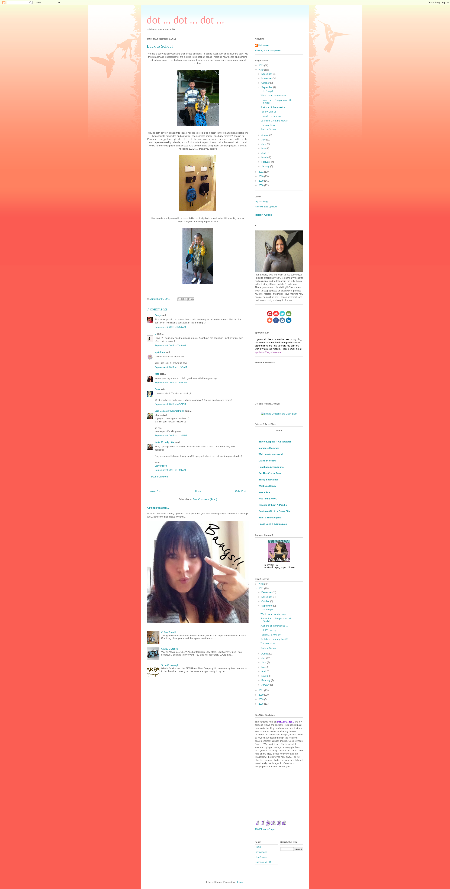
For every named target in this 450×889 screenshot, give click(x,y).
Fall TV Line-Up (268, 111)
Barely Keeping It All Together (275, 441)
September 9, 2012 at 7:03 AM (170, 470)
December (266, 74)
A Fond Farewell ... (158, 507)
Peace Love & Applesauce (273, 524)
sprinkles (160, 352)
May (263, 148)
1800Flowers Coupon (265, 829)
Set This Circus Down (270, 473)
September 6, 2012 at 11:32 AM (171, 367)
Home (198, 491)
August (265, 135)
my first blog (261, 201)
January (265, 166)
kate (157, 374)
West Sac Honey (267, 486)
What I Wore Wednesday (273, 95)
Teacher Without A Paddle (273, 505)
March (264, 157)
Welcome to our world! (271, 454)
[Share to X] (186, 299)
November (266, 78)
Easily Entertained (268, 479)
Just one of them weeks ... (274, 107)
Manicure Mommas (269, 448)
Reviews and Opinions (266, 206)
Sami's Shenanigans (270, 517)
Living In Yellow (267, 460)
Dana (157, 389)
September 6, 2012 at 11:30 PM (171, 435)
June (264, 144)
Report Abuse (263, 214)
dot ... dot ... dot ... (185, 20)
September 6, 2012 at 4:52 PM (170, 404)
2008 (261, 185)
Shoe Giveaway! (169, 665)
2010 (261, 176)
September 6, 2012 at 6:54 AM (170, 327)
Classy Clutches (169, 648)
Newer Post (155, 491)
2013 (261, 65)
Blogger (239, 882)
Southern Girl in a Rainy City (274, 511)
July (263, 139)
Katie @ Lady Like (164, 442)
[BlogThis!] (182, 299)
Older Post (240, 491)
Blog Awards (261, 857)
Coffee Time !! (168, 632)
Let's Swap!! (267, 91)
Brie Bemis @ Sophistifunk (169, 411)
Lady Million (161, 465)
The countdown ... (270, 125)
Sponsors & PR (263, 862)
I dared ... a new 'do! (271, 116)
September (267, 87)
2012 (261, 70)
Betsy (158, 315)
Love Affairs (261, 852)
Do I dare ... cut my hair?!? (274, 120)
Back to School (268, 129)
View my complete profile (268, 50)
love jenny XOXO (268, 498)
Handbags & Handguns (271, 467)
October (265, 83)
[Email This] (179, 299)
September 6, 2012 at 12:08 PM (171, 382)
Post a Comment (159, 476)
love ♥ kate (264, 492)
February (266, 162)
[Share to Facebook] (189, 299)
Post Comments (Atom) (205, 499)
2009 (261, 180)
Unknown (263, 45)
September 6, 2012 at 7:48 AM (170, 345)
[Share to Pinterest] (192, 299)
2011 (261, 172)
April (264, 153)
